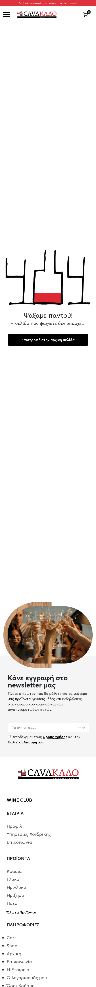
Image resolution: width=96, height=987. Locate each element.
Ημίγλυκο (16, 887)
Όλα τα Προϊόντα (21, 912)
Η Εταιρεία (18, 969)
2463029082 (85, 43)
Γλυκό (13, 879)
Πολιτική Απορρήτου (25, 742)
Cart (11, 937)
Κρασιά (14, 871)
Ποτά (12, 903)
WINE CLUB (19, 800)
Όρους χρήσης (55, 737)
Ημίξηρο (15, 895)
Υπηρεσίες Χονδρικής (29, 834)
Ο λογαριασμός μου (27, 977)
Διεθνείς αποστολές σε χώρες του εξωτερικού (48, 3)
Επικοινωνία (19, 842)
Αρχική (14, 953)
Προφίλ (14, 826)
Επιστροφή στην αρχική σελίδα (48, 340)
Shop (12, 945)
